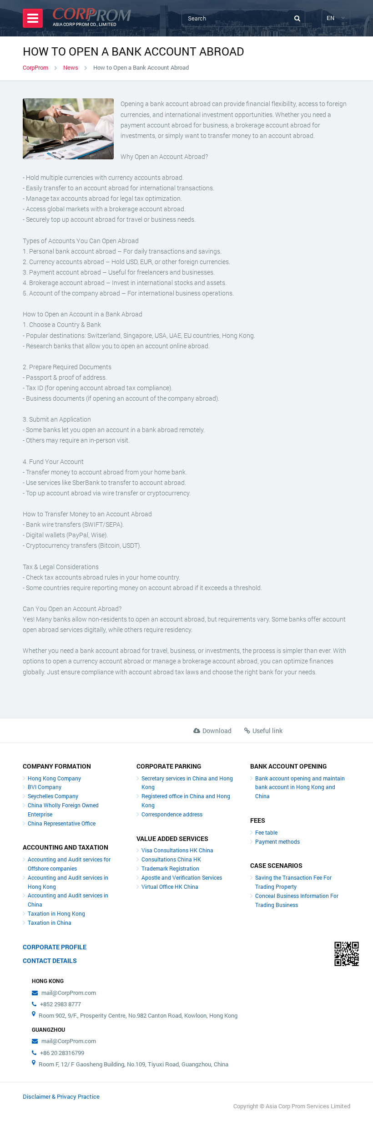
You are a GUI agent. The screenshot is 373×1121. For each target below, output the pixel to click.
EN (330, 18)
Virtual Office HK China (169, 886)
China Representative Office (62, 823)
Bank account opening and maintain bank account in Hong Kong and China (300, 787)
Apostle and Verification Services (181, 877)
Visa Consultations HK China (177, 850)
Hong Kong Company (54, 778)
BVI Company (44, 786)
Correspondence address (171, 814)
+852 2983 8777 (60, 1004)
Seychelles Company (53, 796)
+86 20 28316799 (62, 1053)
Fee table (266, 832)
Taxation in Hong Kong (56, 913)
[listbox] (331, 18)
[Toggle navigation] (33, 18)
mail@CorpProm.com (68, 993)
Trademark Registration (170, 868)
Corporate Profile (54, 947)
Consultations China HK (171, 859)
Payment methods (277, 841)
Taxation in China (49, 922)
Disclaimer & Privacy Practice (61, 1096)
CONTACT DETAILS (50, 960)
